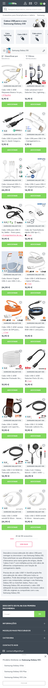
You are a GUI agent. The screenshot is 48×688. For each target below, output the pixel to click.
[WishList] (35, 3)
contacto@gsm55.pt (15, 651)
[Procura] (6, 9)
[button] (12, 95)
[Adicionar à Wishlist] (20, 65)
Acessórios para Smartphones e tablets (19, 15)
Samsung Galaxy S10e (14, 665)
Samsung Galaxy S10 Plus (15, 671)
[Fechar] (45, 656)
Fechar (24, 683)
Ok (40, 614)
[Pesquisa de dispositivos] (44, 51)
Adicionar (12, 104)
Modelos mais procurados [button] (17, 631)
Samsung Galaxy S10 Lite (15, 677)
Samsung (41, 15)
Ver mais (24, 544)
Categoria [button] (8, 638)
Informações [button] (9, 623)
